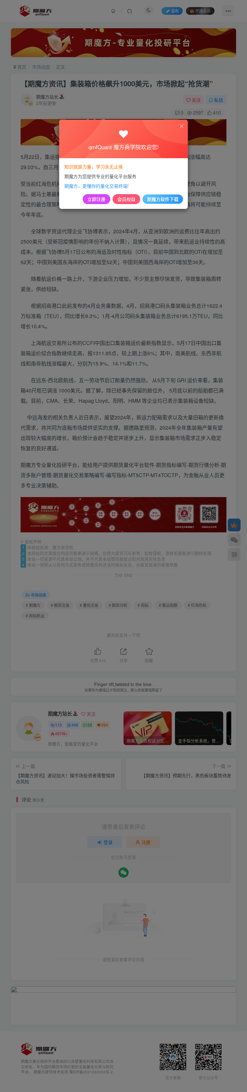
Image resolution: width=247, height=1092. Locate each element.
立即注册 (96, 199)
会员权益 (126, 199)
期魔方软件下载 (162, 199)
